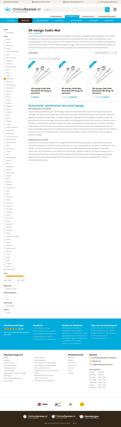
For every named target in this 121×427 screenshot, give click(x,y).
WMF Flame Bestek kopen (12, 378)
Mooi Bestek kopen (10, 365)
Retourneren (72, 365)
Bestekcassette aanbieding (44, 375)
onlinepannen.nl (56, 16)
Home (30, 33)
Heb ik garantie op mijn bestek (45, 365)
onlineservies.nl (88, 16)
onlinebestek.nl (72, 16)
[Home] (22, 9)
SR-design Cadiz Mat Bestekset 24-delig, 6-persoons (41, 90)
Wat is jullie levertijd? (100, 336)
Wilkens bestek (9, 370)
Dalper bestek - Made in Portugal (15, 373)
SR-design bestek (10, 368)
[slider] (5, 276)
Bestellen (71, 357)
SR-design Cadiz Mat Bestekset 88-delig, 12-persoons (103, 90)
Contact (71, 373)
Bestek (6, 357)
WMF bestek (8, 376)
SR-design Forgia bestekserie (44, 380)
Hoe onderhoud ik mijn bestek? (103, 328)
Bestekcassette (9, 363)
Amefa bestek (8, 381)
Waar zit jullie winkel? (100, 338)
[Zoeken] (107, 9)
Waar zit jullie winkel (42, 378)
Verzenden (71, 363)
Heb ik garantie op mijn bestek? (103, 330)
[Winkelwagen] (114, 9)
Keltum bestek (39, 357)
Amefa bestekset (40, 360)
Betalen (70, 360)
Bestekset (7, 360)
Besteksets (38, 33)
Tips (69, 370)
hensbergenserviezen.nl (107, 16)
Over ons (71, 368)
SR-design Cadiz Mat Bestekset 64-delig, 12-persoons (72, 90)
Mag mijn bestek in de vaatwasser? (105, 333)
